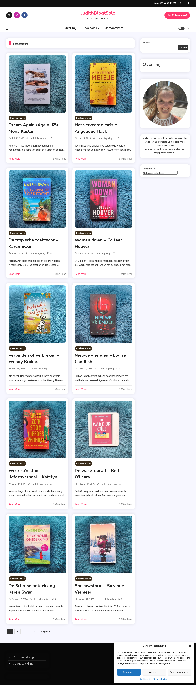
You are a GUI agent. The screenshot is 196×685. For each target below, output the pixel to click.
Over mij (70, 28)
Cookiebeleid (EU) (23, 663)
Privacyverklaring (160, 679)
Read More (14, 158)
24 (33, 631)
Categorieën (149, 168)
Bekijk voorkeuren (179, 672)
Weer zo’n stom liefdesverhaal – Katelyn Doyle (33, 477)
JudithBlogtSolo (98, 13)
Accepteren (129, 672)
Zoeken (146, 42)
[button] (189, 646)
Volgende (45, 631)
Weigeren (154, 672)
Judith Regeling (38, 138)
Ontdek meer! (179, 15)
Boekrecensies (17, 118)
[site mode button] (181, 28)
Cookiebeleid (145, 679)
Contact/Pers (114, 28)
